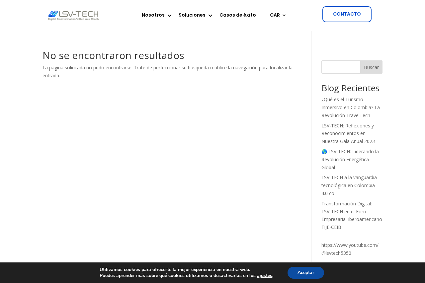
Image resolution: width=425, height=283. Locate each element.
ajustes (264, 276)
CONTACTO (347, 14)
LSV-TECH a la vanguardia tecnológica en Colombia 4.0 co (349, 185)
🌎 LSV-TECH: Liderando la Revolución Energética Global (350, 159)
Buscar (371, 67)
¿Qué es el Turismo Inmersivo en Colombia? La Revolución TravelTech (350, 107)
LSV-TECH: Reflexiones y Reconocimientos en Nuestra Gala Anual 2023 (348, 133)
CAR (275, 15)
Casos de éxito (237, 15)
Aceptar (306, 272)
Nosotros (153, 15)
